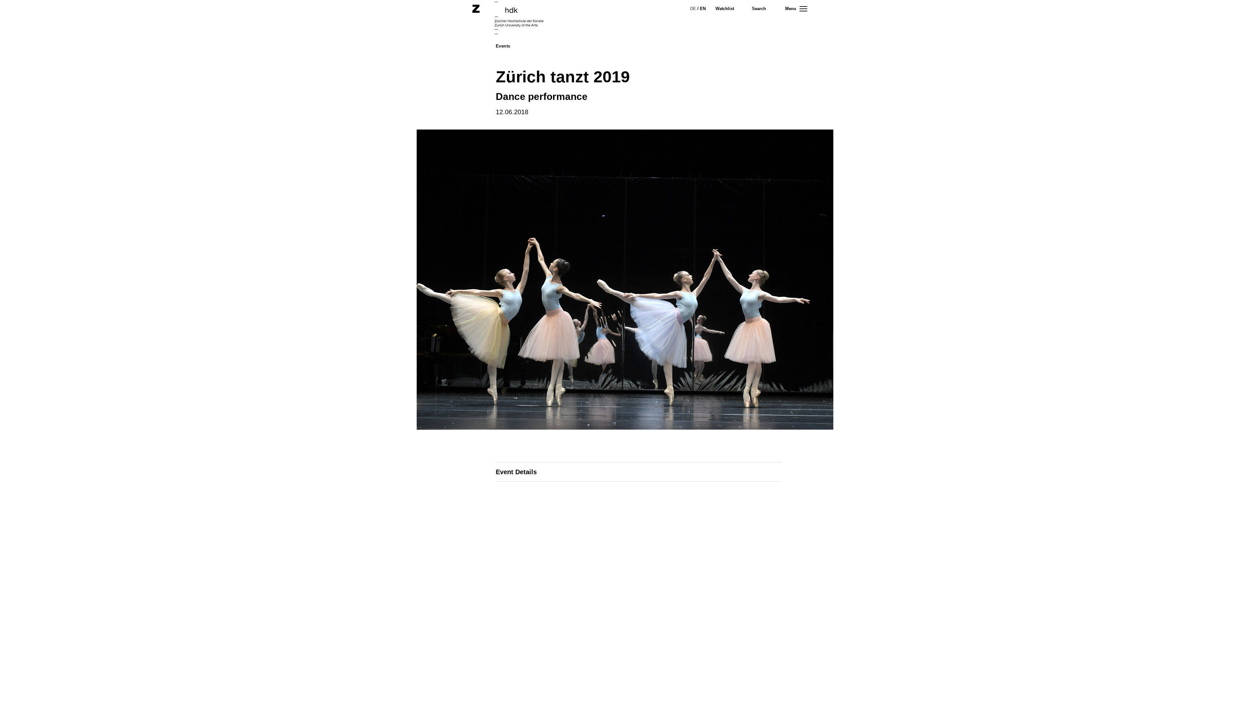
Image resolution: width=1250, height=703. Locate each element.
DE (693, 8)
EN (703, 8)
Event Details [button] (516, 472)
